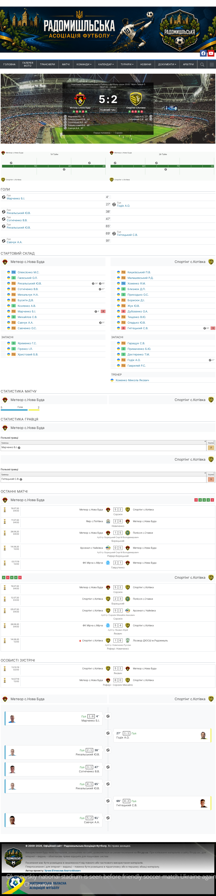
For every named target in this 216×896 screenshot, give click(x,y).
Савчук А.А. (14, 242)
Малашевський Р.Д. (140, 278)
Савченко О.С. (27, 328)
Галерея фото (27, 64)
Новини (145, 64)
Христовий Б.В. (28, 354)
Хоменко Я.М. (137, 283)
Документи (166, 64)
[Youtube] (211, 53)
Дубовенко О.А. (138, 311)
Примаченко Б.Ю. (139, 349)
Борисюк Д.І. (136, 300)
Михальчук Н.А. (28, 294)
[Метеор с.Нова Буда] (80, 102)
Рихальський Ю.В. (19, 213)
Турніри (126, 64)
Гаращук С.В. (136, 343)
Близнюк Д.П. (136, 289)
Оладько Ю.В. (136, 322)
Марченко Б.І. (16, 198)
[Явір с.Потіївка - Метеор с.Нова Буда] (108, 523)
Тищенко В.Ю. (137, 317)
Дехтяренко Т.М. (139, 354)
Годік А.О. (123, 205)
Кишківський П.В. (139, 272)
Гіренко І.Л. (25, 349)
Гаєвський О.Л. (27, 278)
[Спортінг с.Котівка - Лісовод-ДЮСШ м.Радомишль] (108, 644)
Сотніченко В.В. (17, 220)
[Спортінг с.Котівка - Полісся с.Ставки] (108, 600)
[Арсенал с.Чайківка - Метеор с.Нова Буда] (108, 551)
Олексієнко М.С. (28, 272)
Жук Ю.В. (134, 305)
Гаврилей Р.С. (137, 365)
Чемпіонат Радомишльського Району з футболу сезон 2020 (100, 84)
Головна (9, 64)
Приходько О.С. (138, 294)
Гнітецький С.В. (127, 234)
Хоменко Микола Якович (132, 380)
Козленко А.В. (27, 305)
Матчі (66, 64)
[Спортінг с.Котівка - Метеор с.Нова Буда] (108, 670)
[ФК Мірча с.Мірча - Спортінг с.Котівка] (108, 629)
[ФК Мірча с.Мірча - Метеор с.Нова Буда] (108, 564)
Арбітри (188, 64)
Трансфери (47, 64)
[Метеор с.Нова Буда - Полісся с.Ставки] (108, 536)
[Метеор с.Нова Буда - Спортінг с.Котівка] (108, 511)
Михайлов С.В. (27, 317)
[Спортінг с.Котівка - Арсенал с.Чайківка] (108, 614)
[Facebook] (203, 53)
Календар (105, 64)
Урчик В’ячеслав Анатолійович (62, 870)
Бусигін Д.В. (26, 300)
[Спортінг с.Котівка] (136, 102)
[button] (211, 64)
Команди (83, 64)
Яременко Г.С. (27, 343)
